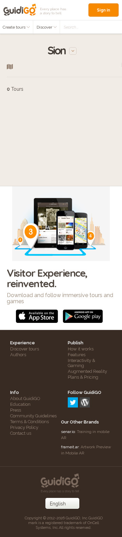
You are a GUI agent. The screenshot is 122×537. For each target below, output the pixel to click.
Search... (71, 27)
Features (76, 354)
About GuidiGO (25, 398)
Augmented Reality (87, 371)
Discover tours (24, 348)
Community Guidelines (33, 415)
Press (15, 410)
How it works (81, 348)
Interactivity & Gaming (81, 363)
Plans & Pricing (83, 377)
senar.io (68, 431)
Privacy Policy (24, 427)
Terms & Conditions (29, 421)
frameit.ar (70, 447)
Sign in (103, 10)
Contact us (20, 433)
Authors (18, 354)
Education (20, 404)
